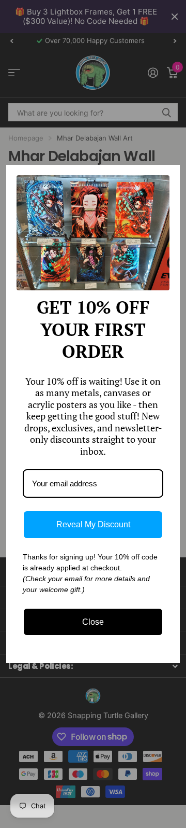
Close (93, 622)
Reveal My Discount (93, 524)
